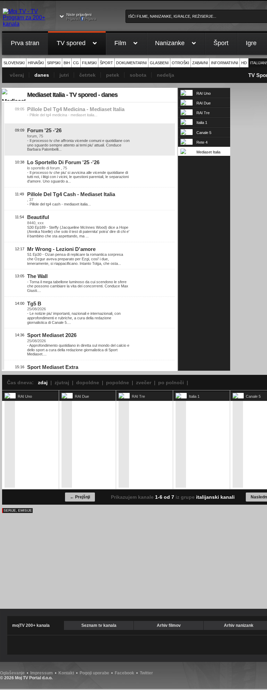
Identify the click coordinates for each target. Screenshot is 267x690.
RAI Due (203, 103)
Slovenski (14, 63)
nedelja (165, 75)
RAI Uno (203, 93)
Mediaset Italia (208, 152)
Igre (251, 43)
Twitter (146, 673)
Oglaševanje (12, 673)
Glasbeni (159, 63)
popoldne (117, 382)
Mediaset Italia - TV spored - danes (72, 94)
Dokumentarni (131, 63)
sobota (138, 75)
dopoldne (87, 382)
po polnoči (171, 382)
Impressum (41, 673)
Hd (244, 63)
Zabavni (200, 63)
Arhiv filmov (169, 625)
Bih (67, 63)
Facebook (124, 673)
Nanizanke (170, 43)
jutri (64, 75)
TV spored (71, 43)
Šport (220, 43)
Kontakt (66, 673)
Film (120, 43)
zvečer (143, 382)
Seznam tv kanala (98, 625)
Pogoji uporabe (94, 673)
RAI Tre (203, 113)
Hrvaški (36, 63)
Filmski (89, 63)
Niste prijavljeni (81, 16)
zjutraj (62, 382)
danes (41, 75)
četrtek (87, 75)
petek (112, 75)
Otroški (180, 63)
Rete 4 (202, 142)
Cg (76, 63)
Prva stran (25, 43)
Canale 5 (203, 133)
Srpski (53, 63)
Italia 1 (201, 122)
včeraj (17, 75)
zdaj (43, 382)
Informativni (224, 63)
